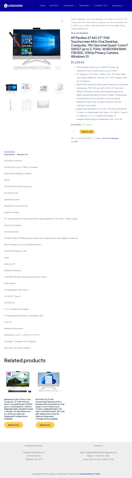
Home (73, 19)
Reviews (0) (22, 154)
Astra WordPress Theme (89, 474)
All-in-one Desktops (95, 19)
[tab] (9, 154)
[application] (59, 5)
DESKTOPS (69, 6)
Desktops (81, 19)
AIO (76, 141)
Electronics (117, 6)
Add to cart (87, 131)
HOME (42, 6)
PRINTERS (84, 6)
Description (9, 154)
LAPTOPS (53, 6)
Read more (13, 425)
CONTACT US (100, 6)
